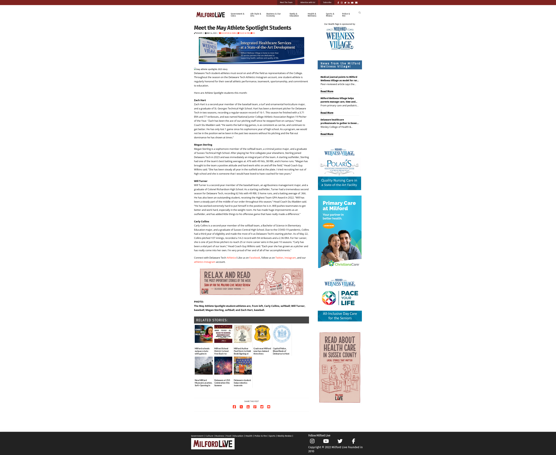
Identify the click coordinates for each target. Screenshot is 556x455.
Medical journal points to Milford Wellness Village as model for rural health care (340, 79)
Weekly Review (284, 436)
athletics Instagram (204, 261)
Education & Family (229, 33)
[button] (359, 12)
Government (197, 436)
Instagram (290, 257)
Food (228, 436)
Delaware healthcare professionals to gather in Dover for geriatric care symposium (339, 121)
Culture (209, 436)
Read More (327, 91)
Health (249, 436)
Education (238, 436)
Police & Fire (244, 33)
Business (219, 436)
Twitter (279, 257)
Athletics (231, 257)
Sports (272, 436)
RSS (253, 33)
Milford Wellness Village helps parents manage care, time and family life (338, 100)
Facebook (254, 257)
